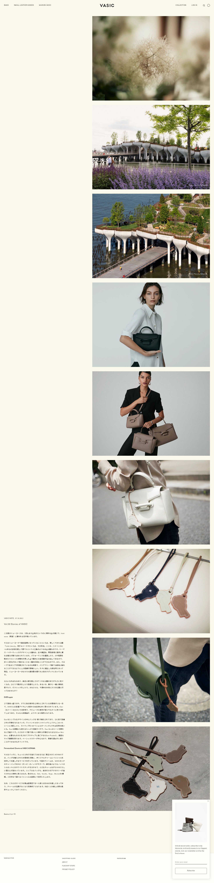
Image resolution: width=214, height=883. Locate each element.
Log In (194, 5)
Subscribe (191, 871)
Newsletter (9, 858)
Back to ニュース (10, 814)
